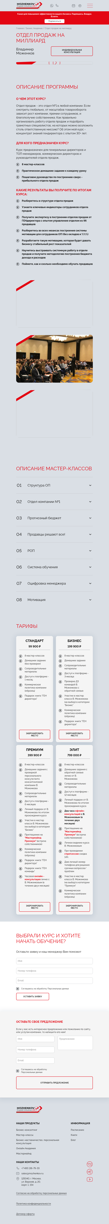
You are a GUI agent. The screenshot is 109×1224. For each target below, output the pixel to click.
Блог (73, 1140)
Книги (74, 1135)
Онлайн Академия (26, 1148)
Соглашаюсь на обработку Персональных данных (45, 989)
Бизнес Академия (34, 28)
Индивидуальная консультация (72, 51)
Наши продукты (28, 1123)
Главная (20, 28)
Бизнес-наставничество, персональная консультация (37, 1142)
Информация (80, 1123)
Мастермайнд (23, 1153)
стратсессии (71, 854)
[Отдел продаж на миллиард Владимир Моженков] (54, 63)
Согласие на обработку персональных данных (41, 1193)
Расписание (77, 1130)
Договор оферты (25, 1214)
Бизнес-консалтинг (26, 1130)
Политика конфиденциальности (33, 1203)
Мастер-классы (24, 1135)
